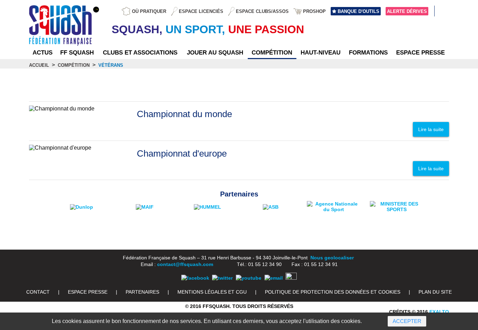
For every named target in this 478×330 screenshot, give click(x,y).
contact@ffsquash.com (185, 264)
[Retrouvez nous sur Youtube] (248, 278)
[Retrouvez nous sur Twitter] (222, 278)
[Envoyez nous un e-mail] (274, 278)
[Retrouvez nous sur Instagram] (291, 278)
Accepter (407, 321)
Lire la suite (431, 129)
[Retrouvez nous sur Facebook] (195, 278)
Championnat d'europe (182, 153)
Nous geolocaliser (332, 257)
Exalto (439, 312)
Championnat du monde (184, 114)
